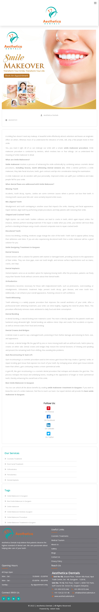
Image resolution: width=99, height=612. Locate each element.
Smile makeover (13, 164)
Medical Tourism (57, 540)
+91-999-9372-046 (61, 589)
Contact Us (55, 557)
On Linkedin (49, 428)
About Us (55, 544)
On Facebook (49, 420)
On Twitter (49, 437)
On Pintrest (49, 412)
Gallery (54, 549)
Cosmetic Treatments (59, 536)
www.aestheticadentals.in (64, 596)
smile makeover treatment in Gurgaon (65, 387)
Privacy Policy (56, 561)
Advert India (55, 609)
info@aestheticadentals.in (85, 593)
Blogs (53, 553)
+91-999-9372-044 (81, 589)
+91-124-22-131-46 (61, 593)
